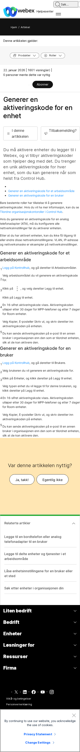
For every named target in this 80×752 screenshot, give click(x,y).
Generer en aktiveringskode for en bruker (36, 195)
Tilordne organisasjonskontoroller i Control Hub (31, 211)
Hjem (14, 27)
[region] (40, 730)
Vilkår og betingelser (18, 698)
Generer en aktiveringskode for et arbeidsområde (41, 191)
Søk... (65, 4)
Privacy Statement (38, 734)
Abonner (42, 84)
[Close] (74, 715)
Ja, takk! (22, 480)
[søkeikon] (58, 5)
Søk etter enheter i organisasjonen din (34, 588)
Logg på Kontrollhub (16, 267)
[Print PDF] (29, 85)
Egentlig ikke (52, 480)
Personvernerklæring (19, 704)
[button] (20, 133)
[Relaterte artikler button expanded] (74, 523)
